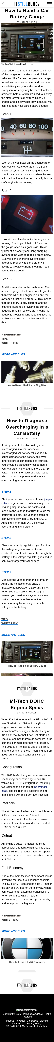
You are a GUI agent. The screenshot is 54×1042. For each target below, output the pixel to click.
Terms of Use (18, 1023)
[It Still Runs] (27, 4)
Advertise (20, 1021)
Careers (44, 1021)
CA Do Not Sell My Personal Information (26, 1026)
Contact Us (32, 1021)
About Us (9, 1021)
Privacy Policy (33, 1023)
